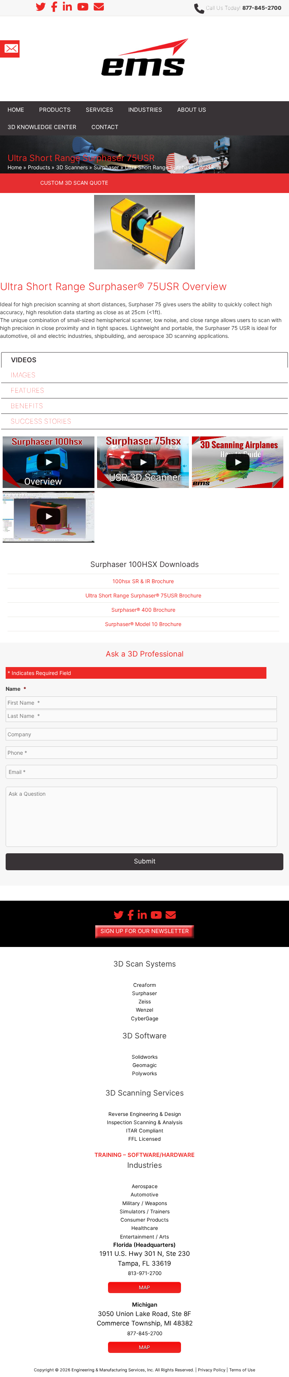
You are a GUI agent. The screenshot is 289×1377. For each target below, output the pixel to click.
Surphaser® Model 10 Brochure (143, 624)
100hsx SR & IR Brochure (143, 581)
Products (39, 167)
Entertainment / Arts (144, 1237)
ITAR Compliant (144, 1131)
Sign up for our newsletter (144, 931)
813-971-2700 (144, 1273)
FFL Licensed (144, 1139)
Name (16, 688)
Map (144, 1287)
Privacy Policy (211, 1369)
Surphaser (106, 167)
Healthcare (144, 1228)
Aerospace (145, 1186)
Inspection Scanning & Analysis (145, 1122)
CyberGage (144, 1018)
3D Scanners (72, 167)
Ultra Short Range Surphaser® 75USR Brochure (143, 595)
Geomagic (144, 1065)
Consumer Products (144, 1220)
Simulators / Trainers (145, 1211)
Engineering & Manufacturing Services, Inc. (112, 1369)
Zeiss (144, 1002)
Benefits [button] (27, 406)
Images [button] (23, 375)
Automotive (144, 1195)
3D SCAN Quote (74, 182)
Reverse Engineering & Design (144, 1114)
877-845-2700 (261, 8)
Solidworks (145, 1057)
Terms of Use (242, 1369)
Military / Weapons (144, 1203)
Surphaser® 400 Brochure (143, 609)
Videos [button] (24, 360)
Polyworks (144, 1073)
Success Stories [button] (41, 421)
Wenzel (144, 1010)
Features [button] (27, 390)
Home (15, 167)
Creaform (144, 985)
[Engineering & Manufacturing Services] (144, 58)
